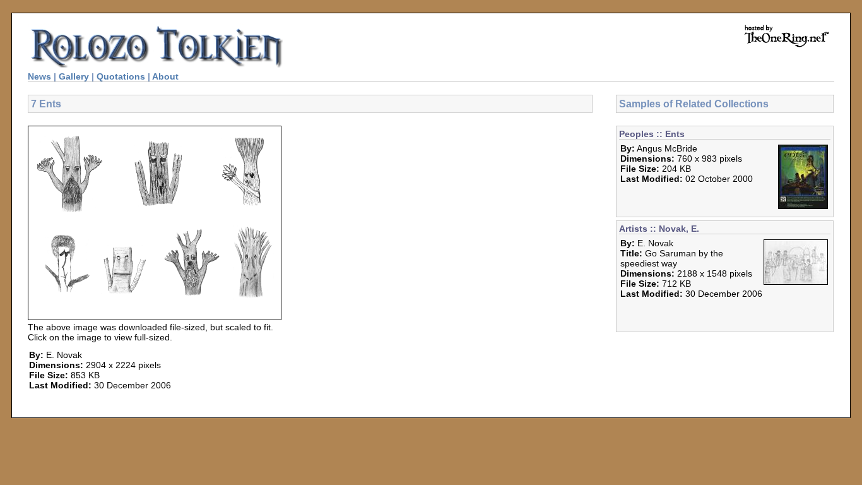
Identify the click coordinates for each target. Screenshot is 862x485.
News (39, 76)
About (165, 76)
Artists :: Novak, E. (659, 229)
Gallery (74, 76)
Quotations (121, 76)
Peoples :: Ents (652, 134)
